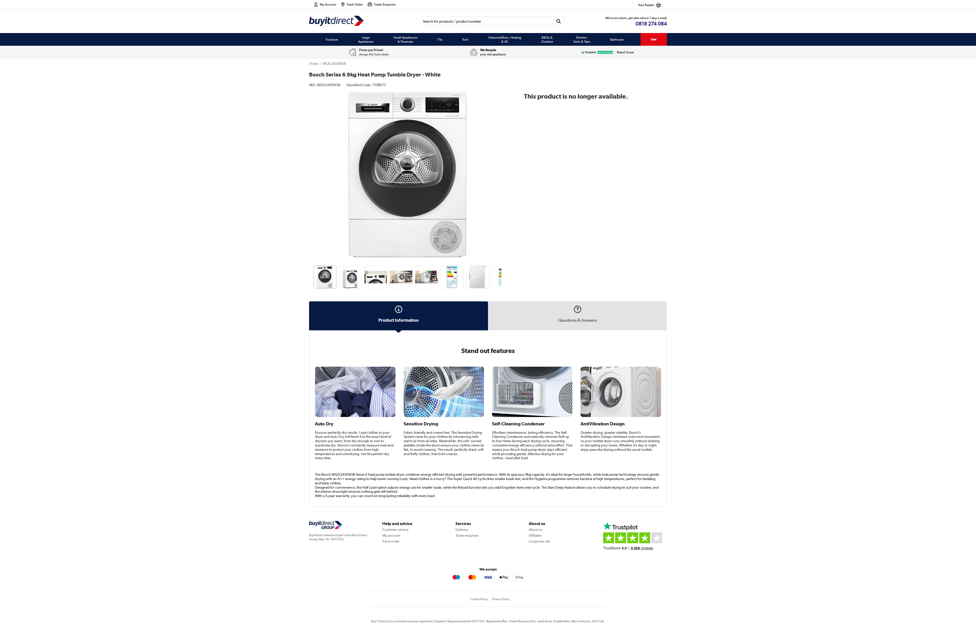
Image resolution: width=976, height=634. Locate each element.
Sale (654, 39)
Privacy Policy (501, 599)
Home (313, 63)
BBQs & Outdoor (547, 39)
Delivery (461, 530)
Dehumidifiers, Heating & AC (505, 39)
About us (535, 530)
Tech (465, 39)
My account (391, 535)
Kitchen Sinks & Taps (581, 39)
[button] (502, 169)
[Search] (559, 21)
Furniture (332, 39)
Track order (391, 541)
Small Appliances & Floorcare (405, 39)
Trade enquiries (467, 535)
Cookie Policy (479, 599)
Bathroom (617, 39)
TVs (439, 39)
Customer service (395, 530)
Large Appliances (366, 39)
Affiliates (535, 535)
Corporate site (539, 541)
